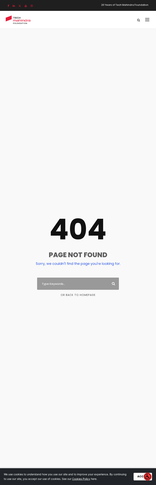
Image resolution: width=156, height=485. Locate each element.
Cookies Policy (81, 478)
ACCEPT (142, 476)
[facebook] (8, 6)
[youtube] (26, 6)
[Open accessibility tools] (147, 476)
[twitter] (20, 6)
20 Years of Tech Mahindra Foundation (124, 5)
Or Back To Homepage (78, 295)
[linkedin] (14, 6)
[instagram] (32, 6)
